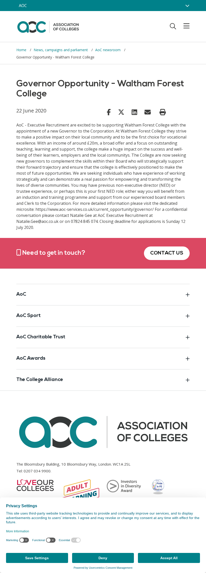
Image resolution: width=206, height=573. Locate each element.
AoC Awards (30, 358)
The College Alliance (39, 379)
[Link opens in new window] (109, 112)
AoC (21, 294)
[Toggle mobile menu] (183, 26)
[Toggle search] (173, 26)
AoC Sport (28, 315)
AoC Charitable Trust (40, 337)
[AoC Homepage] (48, 26)
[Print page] (162, 112)
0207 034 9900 (37, 470)
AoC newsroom (108, 49)
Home (21, 49)
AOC (23, 5)
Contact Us (166, 253)
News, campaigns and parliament (61, 49)
